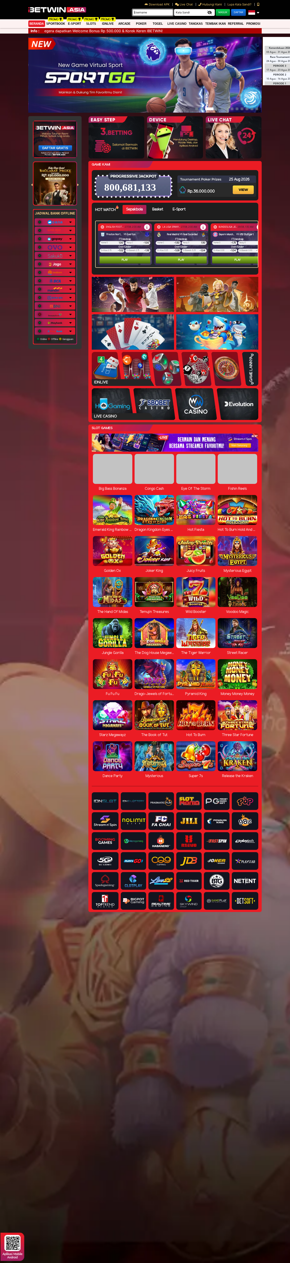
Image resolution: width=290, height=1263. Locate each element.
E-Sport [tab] (179, 209)
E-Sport (74, 23)
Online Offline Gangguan (56, 339)
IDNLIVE (108, 23)
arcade (124, 23)
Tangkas (196, 23)
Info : (35, 31)
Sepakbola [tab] (134, 209)
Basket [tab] (157, 209)
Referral (236, 23)
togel (158, 23)
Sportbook (55, 23)
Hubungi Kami (212, 4)
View (244, 186)
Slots (91, 23)
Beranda (36, 23)
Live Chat (186, 4)
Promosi (253, 23)
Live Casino (176, 23)
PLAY (125, 260)
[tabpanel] (178, 244)
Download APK (159, 4)
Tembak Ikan (215, 23)
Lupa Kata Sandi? (239, 4)
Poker (141, 23)
